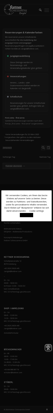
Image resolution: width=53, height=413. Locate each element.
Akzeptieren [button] (26, 215)
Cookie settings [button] (36, 210)
